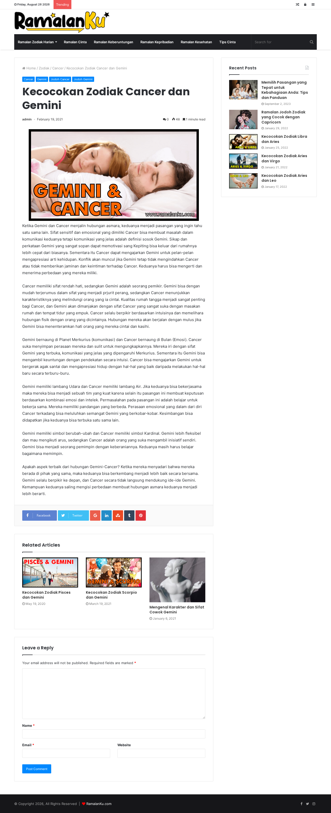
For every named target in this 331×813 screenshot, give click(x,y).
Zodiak (44, 68)
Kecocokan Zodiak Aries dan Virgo (284, 158)
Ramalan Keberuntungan (113, 42)
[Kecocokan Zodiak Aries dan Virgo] (243, 161)
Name (28, 725)
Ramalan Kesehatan (196, 42)
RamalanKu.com (98, 804)
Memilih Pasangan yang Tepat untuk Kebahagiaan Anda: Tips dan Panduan (284, 90)
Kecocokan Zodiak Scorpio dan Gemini (111, 595)
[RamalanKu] (62, 22)
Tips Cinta (227, 42)
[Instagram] (314, 804)
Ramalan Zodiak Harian (36, 42)
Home (30, 68)
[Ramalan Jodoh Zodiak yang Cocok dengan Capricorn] (243, 119)
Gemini (42, 79)
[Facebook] (301, 804)
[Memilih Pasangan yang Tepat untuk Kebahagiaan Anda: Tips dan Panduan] (243, 89)
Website (124, 745)
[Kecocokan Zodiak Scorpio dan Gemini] (114, 572)
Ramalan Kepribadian (157, 42)
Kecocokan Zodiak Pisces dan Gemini (46, 595)
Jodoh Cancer (60, 79)
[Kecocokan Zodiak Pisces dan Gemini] (50, 572)
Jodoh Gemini (83, 79)
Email (28, 745)
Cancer (58, 68)
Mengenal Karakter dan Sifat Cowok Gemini (176, 610)
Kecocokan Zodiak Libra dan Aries (284, 139)
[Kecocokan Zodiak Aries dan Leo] (243, 180)
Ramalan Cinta (75, 42)
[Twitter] (307, 804)
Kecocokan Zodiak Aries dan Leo (284, 178)
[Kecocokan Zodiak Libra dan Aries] (243, 141)
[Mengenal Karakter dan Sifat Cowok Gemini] (177, 579)
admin (27, 119)
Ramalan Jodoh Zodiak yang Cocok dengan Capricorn (283, 117)
